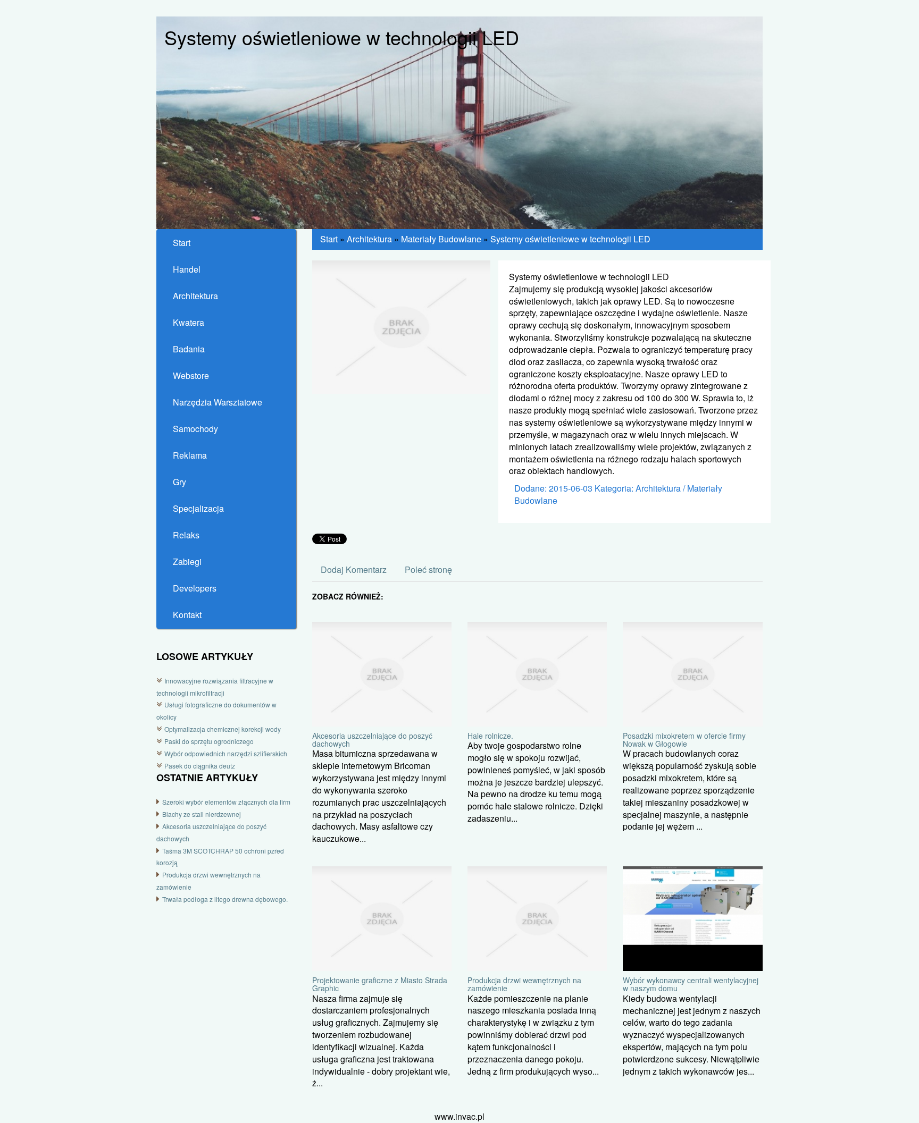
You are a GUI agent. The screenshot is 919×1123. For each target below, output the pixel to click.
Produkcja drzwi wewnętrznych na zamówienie (524, 984)
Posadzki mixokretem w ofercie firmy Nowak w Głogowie (684, 739)
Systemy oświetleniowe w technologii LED (570, 239)
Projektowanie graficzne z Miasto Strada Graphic (379, 984)
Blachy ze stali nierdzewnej (201, 813)
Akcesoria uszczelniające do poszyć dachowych (372, 739)
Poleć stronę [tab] (428, 569)
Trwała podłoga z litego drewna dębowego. (225, 899)
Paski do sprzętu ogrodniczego (209, 741)
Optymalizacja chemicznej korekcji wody (222, 728)
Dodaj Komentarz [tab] (354, 569)
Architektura (369, 239)
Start (329, 239)
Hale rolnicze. (490, 735)
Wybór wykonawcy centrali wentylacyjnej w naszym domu (690, 984)
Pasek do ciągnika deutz (199, 765)
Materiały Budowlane (441, 239)
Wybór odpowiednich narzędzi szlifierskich (225, 753)
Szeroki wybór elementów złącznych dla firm (226, 801)
